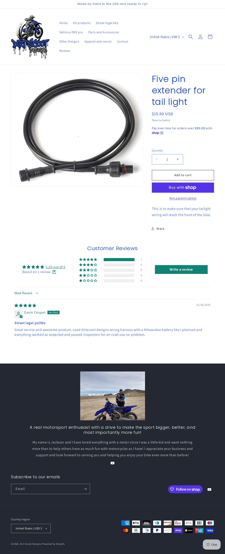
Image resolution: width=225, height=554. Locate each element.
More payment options (182, 198)
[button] (191, 37)
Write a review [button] (181, 269)
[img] (25, 305)
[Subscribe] (85, 489)
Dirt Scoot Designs (31, 543)
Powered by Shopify (53, 543)
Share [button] (160, 229)
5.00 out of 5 (55, 267)
